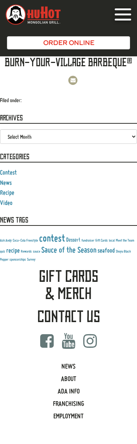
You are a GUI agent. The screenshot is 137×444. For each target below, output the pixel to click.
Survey (31, 259)
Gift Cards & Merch (68, 285)
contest (52, 238)
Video (6, 203)
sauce (36, 251)
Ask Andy (6, 240)
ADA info (69, 391)
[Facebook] (47, 341)
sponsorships (17, 259)
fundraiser (87, 240)
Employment (68, 416)
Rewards (26, 251)
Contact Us (68, 317)
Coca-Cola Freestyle (25, 240)
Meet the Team (125, 240)
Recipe (7, 193)
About (68, 378)
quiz (2, 251)
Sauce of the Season (68, 250)
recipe (13, 250)
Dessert (73, 239)
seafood (106, 250)
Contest (8, 172)
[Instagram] (90, 341)
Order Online (68, 42)
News (6, 183)
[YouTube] (68, 341)
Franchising (68, 403)
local (112, 240)
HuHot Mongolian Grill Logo (33, 14)
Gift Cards (101, 240)
